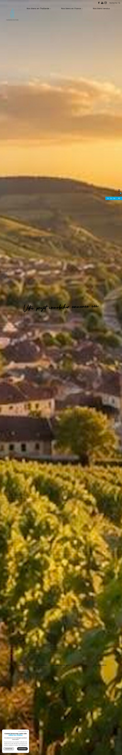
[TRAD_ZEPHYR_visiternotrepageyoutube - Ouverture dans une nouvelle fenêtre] (102, 3)
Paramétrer (8, 749)
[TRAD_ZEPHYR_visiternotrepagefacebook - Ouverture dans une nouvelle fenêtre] (98, 3)
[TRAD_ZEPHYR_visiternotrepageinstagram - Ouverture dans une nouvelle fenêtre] (105, 3)
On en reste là (22, 731)
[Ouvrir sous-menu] (50, 8)
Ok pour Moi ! (22, 749)
